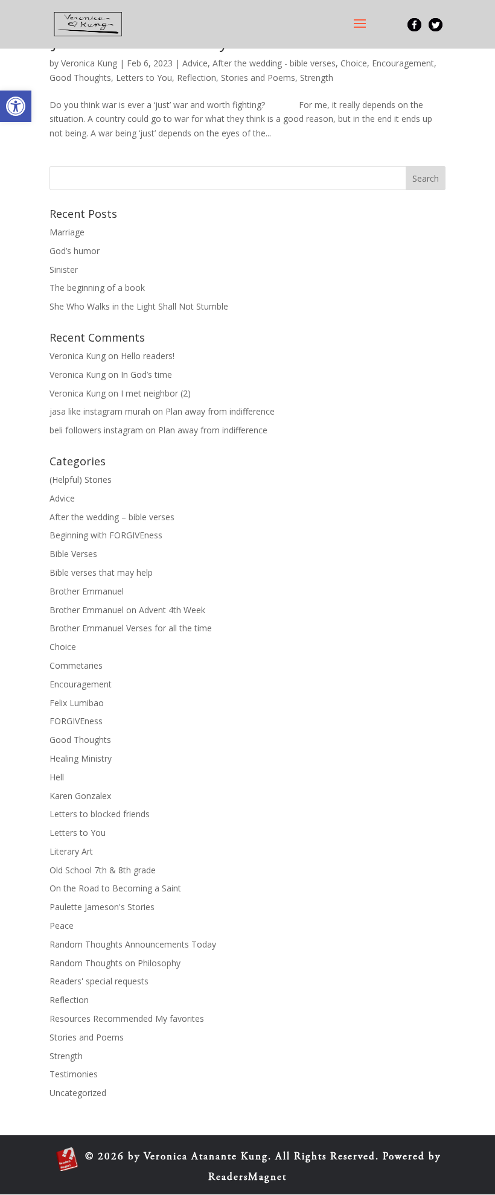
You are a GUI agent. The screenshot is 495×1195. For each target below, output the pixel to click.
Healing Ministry (81, 758)
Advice (195, 63)
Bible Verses (73, 553)
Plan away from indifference (220, 411)
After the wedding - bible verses (274, 63)
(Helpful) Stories (81, 479)
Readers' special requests (99, 981)
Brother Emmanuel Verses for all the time (131, 628)
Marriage (67, 232)
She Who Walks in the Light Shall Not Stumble (139, 306)
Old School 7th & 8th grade (103, 870)
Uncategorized (78, 1092)
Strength (316, 77)
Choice (353, 63)
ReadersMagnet (247, 1178)
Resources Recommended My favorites (127, 1018)
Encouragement (403, 63)
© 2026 (104, 1157)
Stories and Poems (258, 77)
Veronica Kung (89, 63)
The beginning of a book (97, 287)
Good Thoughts (80, 77)
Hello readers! (147, 356)
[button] (15, 106)
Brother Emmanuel (87, 591)
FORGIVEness (76, 721)
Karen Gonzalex (80, 795)
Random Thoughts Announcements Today (133, 944)
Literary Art (71, 851)
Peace (62, 925)
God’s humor (75, 251)
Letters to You (144, 77)
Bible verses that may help (101, 572)
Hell (57, 777)
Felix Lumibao (77, 703)
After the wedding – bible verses (112, 517)
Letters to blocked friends (100, 814)
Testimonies (74, 1074)
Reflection (196, 77)
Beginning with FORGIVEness (106, 535)
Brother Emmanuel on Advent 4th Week (127, 610)
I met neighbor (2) (156, 393)
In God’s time (146, 374)
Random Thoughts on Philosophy (115, 963)
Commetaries (76, 665)
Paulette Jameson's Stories (102, 907)
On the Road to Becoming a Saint (115, 888)
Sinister (64, 269)
